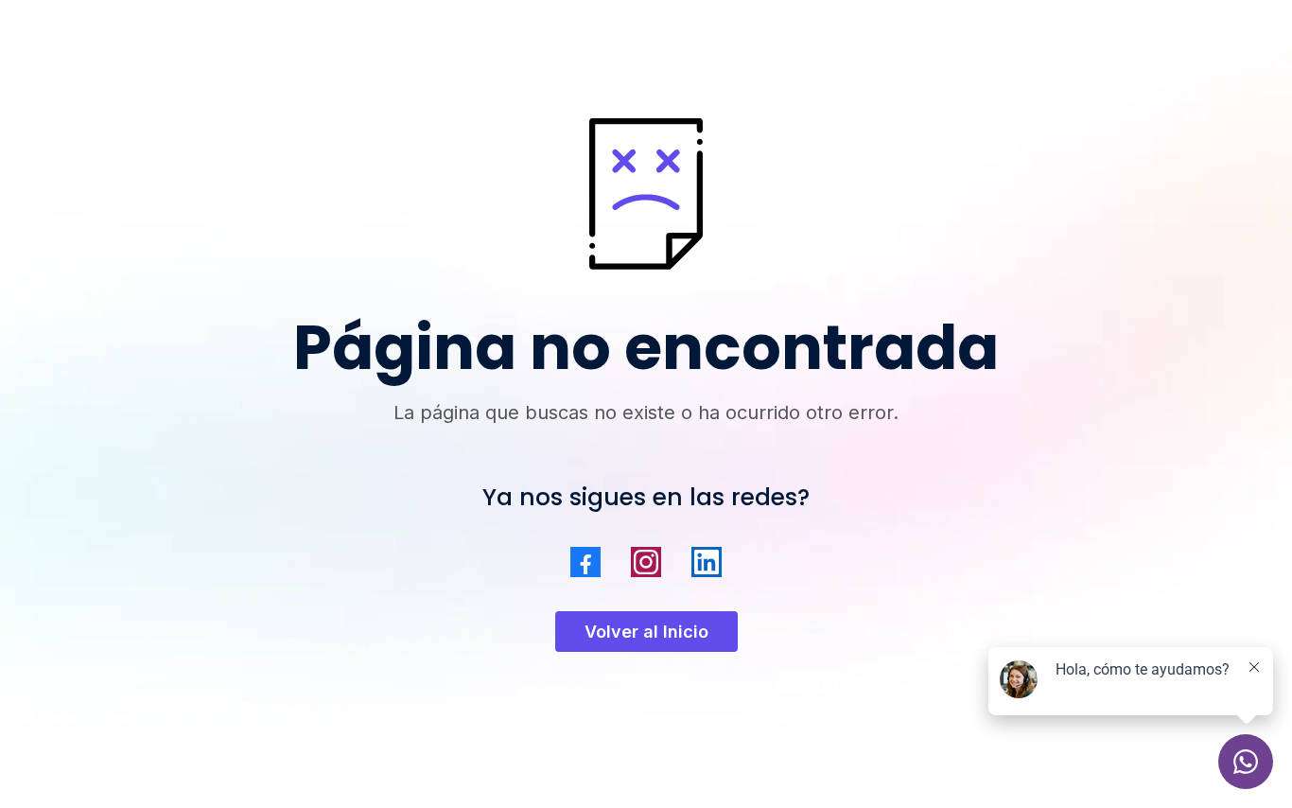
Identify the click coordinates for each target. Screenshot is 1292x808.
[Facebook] (585, 562)
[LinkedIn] (706, 562)
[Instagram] (646, 562)
